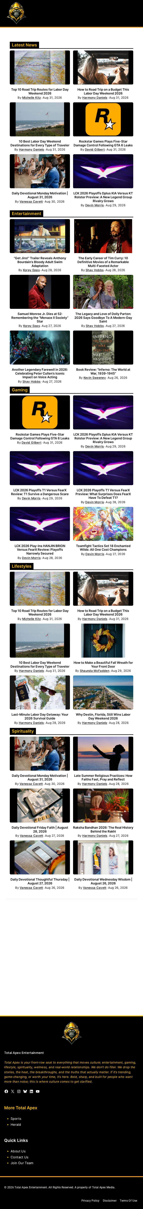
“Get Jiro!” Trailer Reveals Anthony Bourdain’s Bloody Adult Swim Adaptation (40, 261)
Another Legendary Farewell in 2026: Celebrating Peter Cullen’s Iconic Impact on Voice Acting (40, 373)
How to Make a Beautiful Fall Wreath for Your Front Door (103, 664)
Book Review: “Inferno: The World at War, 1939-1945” (103, 371)
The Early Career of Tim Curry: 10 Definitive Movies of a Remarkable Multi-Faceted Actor (103, 261)
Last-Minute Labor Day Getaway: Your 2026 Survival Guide (40, 716)
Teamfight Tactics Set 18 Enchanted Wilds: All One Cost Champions (103, 548)
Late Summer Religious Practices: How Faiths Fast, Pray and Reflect (103, 777)
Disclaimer (109, 1200)
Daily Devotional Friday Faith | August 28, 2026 (40, 829)
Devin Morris (94, 205)
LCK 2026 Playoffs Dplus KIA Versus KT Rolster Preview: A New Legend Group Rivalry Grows (103, 197)
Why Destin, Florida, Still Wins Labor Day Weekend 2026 (103, 716)
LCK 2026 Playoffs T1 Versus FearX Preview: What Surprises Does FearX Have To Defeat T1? (103, 494)
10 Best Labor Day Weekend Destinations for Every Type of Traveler (39, 143)
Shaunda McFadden (94, 670)
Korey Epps (31, 270)
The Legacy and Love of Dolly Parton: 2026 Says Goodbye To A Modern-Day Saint (103, 317)
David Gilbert (95, 149)
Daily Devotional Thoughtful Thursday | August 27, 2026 (39, 881)
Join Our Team (22, 1163)
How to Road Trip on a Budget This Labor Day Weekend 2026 (103, 91)
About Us (18, 1151)
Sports (16, 1118)
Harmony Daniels (94, 97)
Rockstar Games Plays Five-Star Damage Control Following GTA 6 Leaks (103, 143)
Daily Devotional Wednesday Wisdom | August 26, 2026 (103, 881)
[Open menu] (135, 13)
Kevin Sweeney (95, 377)
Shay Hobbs (95, 270)
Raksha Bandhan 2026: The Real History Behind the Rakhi (103, 829)
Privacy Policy (90, 1200)
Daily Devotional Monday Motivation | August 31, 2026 (40, 195)
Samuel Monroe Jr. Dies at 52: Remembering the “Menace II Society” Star (39, 317)
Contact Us (19, 1157)
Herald (16, 1124)
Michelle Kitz (31, 97)
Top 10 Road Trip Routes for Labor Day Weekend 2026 (40, 91)
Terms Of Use (128, 1200)
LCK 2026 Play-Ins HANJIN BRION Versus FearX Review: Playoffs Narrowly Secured (40, 549)
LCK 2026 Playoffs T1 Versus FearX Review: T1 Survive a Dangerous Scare (40, 492)
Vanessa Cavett (31, 201)
